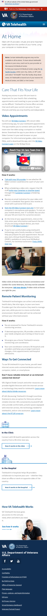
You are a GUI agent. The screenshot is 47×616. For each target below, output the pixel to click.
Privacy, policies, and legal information (16, 593)
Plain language (7, 589)
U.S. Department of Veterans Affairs (20, 554)
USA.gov (5, 597)
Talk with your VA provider (15, 179)
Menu (43, 24)
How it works (15, 446)
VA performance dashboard (12, 605)
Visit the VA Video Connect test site (19, 208)
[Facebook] (5, 561)
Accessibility (6, 569)
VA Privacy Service (8, 601)
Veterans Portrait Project (11, 609)
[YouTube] (18, 561)
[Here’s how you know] (23, 3)
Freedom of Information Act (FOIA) (14, 577)
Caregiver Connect (22, 193)
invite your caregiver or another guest (24, 190)
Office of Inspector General (12, 585)
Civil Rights (6, 573)
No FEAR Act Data (8, 581)
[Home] (21, 24)
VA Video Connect (19, 121)
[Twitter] (11, 561)
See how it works (10, 526)
